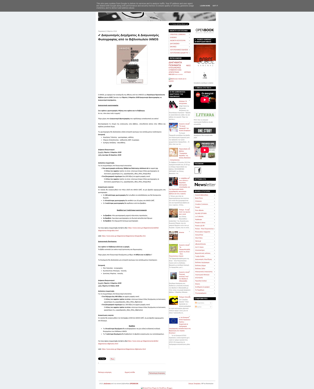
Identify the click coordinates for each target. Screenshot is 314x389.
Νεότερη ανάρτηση (104, 372)
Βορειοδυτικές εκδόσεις (202, 253)
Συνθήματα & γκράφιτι (202, 287)
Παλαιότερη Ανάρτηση (157, 373)
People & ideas (200, 222)
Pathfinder (198, 219)
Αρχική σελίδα (130, 372)
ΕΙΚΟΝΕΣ (173, 47)
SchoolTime (199, 235)
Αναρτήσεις (200, 303)
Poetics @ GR (199, 226)
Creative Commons (201, 204)
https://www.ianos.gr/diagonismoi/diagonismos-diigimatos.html (124, 349)
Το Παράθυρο (199, 290)
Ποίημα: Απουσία (184, 297)
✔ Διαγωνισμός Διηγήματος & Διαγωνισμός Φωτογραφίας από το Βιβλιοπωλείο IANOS (128, 37)
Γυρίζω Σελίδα (199, 256)
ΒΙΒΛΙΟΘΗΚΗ (179, 74)
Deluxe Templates (195, 383)
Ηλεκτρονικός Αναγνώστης (204, 272)
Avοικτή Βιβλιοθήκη (201, 195)
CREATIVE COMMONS (177, 34)
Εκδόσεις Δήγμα (200, 265)
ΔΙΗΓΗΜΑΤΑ (175, 62)
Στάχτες (197, 284)
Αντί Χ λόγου (199, 247)
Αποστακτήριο (200, 250)
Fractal (197, 207)
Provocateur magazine (202, 232)
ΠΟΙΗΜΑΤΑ (175, 65)
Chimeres (198, 201)
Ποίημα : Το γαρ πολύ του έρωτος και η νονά (184, 212)
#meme (181, 232)
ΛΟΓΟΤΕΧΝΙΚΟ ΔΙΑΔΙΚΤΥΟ (179, 53)
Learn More (205, 6)
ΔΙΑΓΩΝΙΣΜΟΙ (174, 44)
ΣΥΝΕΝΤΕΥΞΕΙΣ (175, 70)
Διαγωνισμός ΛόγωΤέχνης (203, 259)
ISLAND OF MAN (201, 213)
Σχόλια (199, 307)
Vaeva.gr (198, 241)
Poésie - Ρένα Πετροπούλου (204, 229)
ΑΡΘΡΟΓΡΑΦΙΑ (174, 72)
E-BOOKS (173, 37)
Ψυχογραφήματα (200, 293)
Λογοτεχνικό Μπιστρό (202, 275)
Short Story (199, 238)
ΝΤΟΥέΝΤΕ (199, 278)
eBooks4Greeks (200, 244)
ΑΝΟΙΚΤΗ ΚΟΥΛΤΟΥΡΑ (177, 40)
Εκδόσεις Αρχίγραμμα (202, 262)
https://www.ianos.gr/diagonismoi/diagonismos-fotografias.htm (124, 236)
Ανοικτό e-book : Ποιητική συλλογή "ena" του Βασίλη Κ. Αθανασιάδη (184, 276)
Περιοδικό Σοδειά (201, 281)
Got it (215, 6)
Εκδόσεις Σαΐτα (200, 268)
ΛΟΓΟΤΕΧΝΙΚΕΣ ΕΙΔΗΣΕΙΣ (179, 50)
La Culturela (199, 216)
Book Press (199, 198)
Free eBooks (199, 210)
